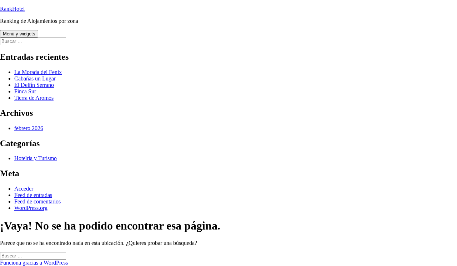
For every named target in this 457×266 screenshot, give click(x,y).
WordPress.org (30, 208)
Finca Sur (25, 91)
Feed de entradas (33, 195)
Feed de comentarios (37, 201)
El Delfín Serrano (34, 85)
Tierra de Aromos (34, 98)
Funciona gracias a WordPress (34, 263)
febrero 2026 (28, 128)
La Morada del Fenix (38, 72)
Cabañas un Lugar (35, 78)
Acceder (23, 189)
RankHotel (12, 9)
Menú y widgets (19, 33)
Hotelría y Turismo (35, 158)
